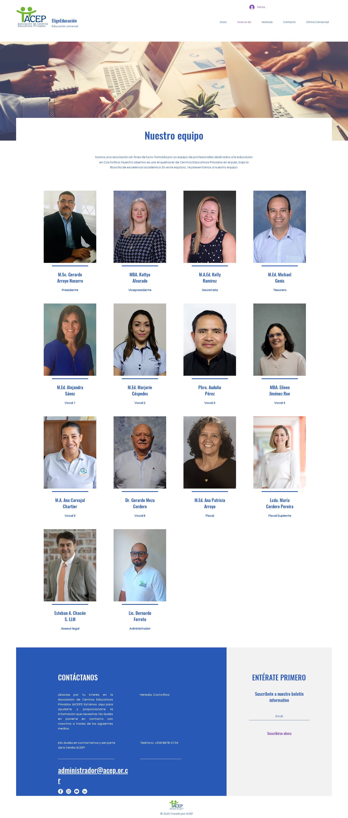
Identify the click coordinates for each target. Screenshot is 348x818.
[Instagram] (68, 791)
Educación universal (65, 26)
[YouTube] (76, 791)
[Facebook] (60, 791)
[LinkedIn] (84, 791)
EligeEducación (64, 20)
